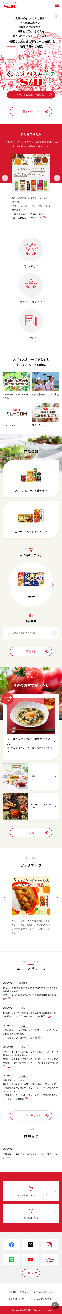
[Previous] (5, 178)
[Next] (57, 178)
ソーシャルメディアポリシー (41, 1299)
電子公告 (12, 1292)
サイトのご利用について (43, 1292)
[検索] (53, 633)
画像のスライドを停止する (56, 16)
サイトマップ (24, 1292)
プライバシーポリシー (18, 1299)
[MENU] (57, 5)
